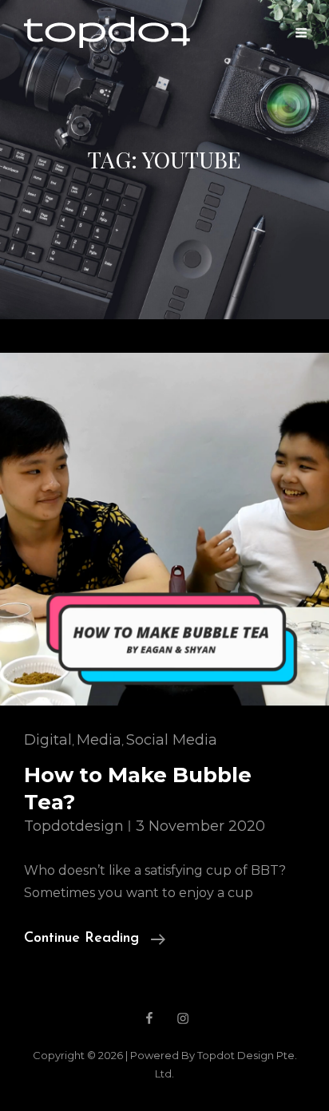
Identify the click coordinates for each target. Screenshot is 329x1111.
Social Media (171, 740)
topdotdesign (74, 826)
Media (99, 740)
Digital (48, 740)
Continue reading (94, 941)
